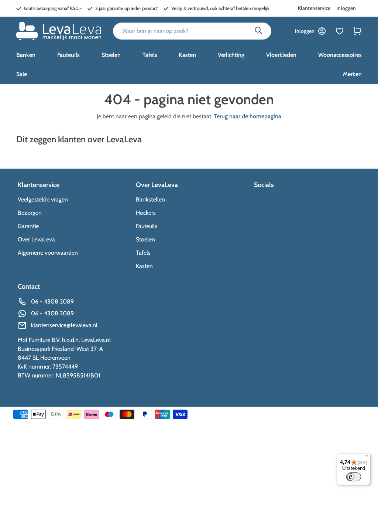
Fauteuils (146, 226)
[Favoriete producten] (339, 31)
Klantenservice (314, 8)
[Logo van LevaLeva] (58, 31)
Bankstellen (150, 199)
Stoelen (145, 239)
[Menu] (366, 457)
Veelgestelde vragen (43, 199)
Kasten (144, 266)
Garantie (28, 226)
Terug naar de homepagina (247, 116)
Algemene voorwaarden (48, 252)
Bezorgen (30, 212)
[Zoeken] (258, 31)
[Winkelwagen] (357, 31)
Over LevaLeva (36, 239)
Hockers (146, 212)
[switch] (353, 476)
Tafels (143, 252)
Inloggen (346, 8)
